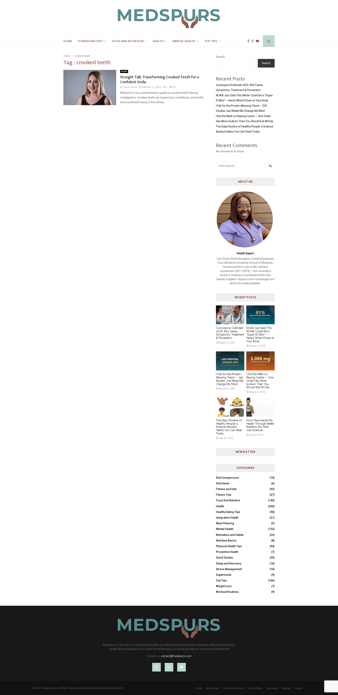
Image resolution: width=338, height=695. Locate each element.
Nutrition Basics (226, 540)
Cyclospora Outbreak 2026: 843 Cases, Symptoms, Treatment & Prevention (230, 332)
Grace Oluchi (130, 87)
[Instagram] (253, 41)
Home (67, 41)
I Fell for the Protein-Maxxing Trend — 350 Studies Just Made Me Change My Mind (230, 379)
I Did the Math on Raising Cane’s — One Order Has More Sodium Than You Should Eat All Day (259, 381)
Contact (298, 688)
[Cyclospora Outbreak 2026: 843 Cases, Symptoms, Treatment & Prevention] (230, 314)
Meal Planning (225, 523)
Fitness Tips (223, 494)
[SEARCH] (270, 166)
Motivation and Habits (230, 534)
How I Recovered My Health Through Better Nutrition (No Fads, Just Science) (260, 425)
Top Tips (210, 41)
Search (220, 56)
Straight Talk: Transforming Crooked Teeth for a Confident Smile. (159, 79)
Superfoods (223, 574)
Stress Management (229, 569)
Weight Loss (224, 586)
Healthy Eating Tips (228, 512)
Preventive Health (227, 551)
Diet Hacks (222, 483)
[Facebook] (249, 41)
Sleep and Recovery (228, 563)
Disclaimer (272, 688)
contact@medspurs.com (176, 656)
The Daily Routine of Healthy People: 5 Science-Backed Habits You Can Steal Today (229, 427)
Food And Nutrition (128, 41)
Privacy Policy (255, 688)
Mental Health (184, 41)
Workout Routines (227, 591)
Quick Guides (224, 557)
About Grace (212, 688)
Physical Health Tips (229, 546)
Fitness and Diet (90, 41)
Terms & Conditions (233, 688)
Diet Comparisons (227, 477)
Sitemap (286, 688)
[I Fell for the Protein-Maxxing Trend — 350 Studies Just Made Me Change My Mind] (230, 360)
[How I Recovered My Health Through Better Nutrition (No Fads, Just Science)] (260, 407)
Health (158, 41)
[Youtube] (258, 41)
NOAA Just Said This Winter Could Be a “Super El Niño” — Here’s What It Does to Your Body (260, 334)
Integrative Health (227, 517)
